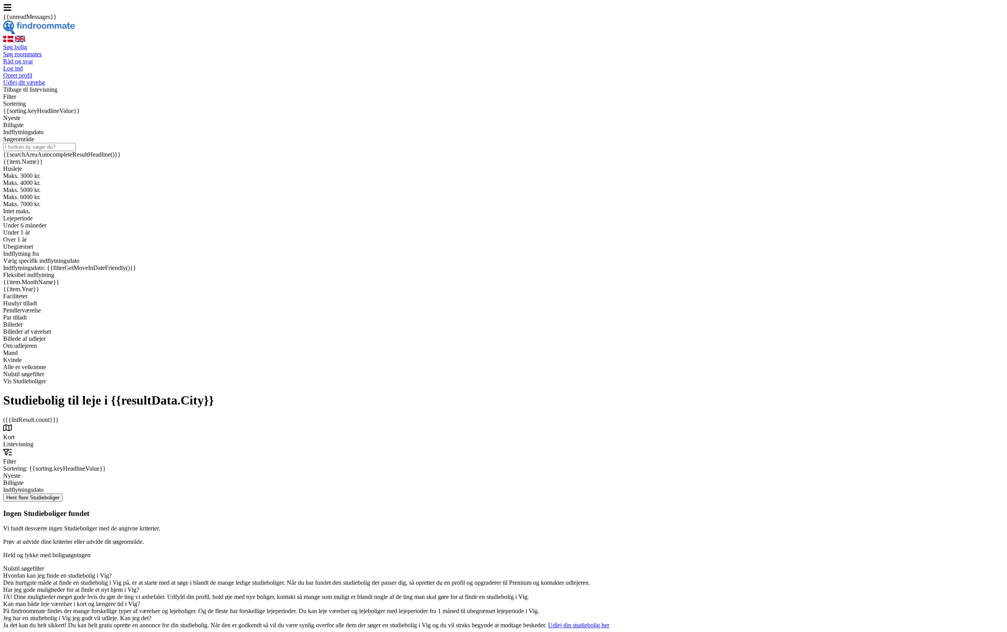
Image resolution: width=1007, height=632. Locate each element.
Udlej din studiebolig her (578, 625)
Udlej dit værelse (24, 82)
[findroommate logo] (39, 32)
